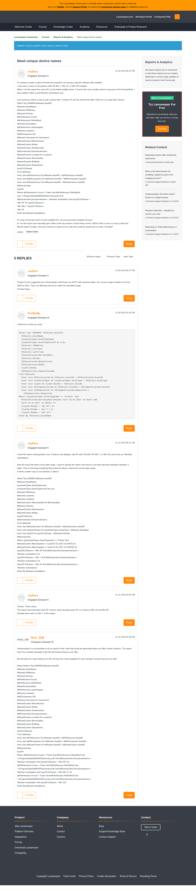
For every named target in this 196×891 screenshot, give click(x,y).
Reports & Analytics (63, 37)
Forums (45, 37)
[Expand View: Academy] (91, 27)
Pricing (18, 842)
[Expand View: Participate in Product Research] (149, 27)
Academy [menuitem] (84, 27)
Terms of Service (128, 876)
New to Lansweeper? (162, 98)
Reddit (61, 7)
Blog (101, 826)
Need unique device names (39, 61)
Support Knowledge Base (112, 831)
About (60, 826)
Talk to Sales (150, 827)
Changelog (20, 853)
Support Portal (80, 7)
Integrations (21, 837)
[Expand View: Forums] (48, 27)
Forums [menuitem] (43, 27)
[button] (20, 244)
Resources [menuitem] (101, 27)
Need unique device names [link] (89, 37)
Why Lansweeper (24, 826)
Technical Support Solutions (158, 182)
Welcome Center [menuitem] (23, 27)
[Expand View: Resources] (109, 27)
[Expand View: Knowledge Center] (74, 27)
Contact (61, 831)
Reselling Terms (148, 876)
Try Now (162, 129)
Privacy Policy (86, 876)
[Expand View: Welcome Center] (34, 27)
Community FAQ (162, 17)
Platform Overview (24, 831)
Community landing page (113, 7)
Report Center (32, 232)
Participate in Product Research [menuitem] (131, 27)
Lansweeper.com (124, 17)
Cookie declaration (106, 876)
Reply (129, 244)
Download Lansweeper (26, 847)
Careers (61, 837)
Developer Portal (144, 17)
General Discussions (155, 162)
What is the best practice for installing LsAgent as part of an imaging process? (159, 174)
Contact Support (107, 837)
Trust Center (69, 876)
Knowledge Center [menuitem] (63, 27)
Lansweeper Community (33, 16)
